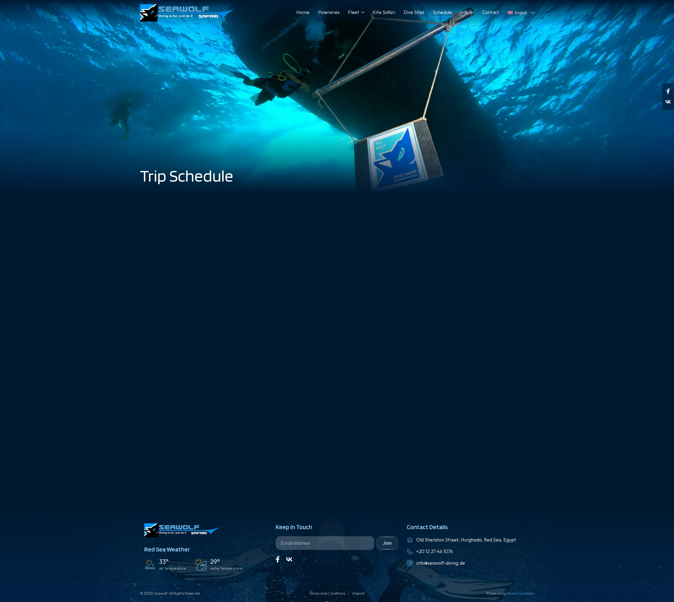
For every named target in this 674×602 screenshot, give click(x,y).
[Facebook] (668, 91)
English (520, 12)
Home (302, 12)
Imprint (359, 593)
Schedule (442, 12)
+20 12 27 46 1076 (434, 551)
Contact (490, 12)
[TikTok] (668, 101)
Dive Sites (414, 12)
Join (387, 543)
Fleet (353, 12)
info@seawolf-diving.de (440, 563)
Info (464, 12)
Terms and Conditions (327, 593)
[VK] (289, 559)
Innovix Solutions (520, 593)
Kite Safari (384, 12)
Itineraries (329, 12)
